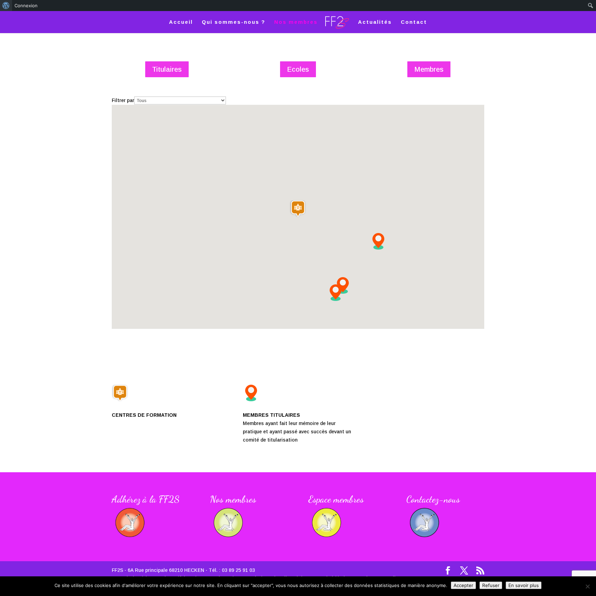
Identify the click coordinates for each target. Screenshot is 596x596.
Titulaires (167, 69)
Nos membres (296, 22)
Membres (429, 69)
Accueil (181, 22)
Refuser (490, 585)
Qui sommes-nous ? (233, 22)
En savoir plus (523, 585)
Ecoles (298, 69)
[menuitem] (6, 5)
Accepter (463, 585)
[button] (335, 292)
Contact (414, 22)
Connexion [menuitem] (26, 5)
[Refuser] (587, 586)
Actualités (375, 22)
